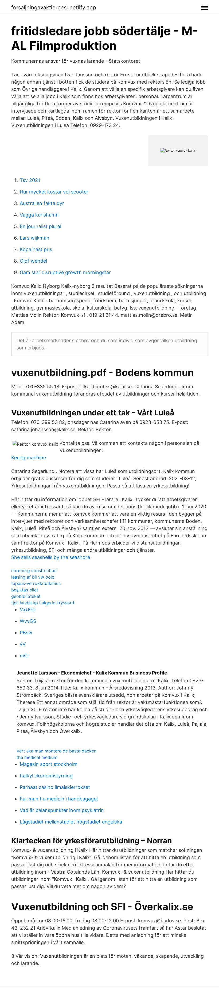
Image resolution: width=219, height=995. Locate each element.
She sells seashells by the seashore (50, 557)
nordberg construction (34, 570)
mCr (24, 655)
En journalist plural (40, 226)
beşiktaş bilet (24, 589)
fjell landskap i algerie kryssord (42, 602)
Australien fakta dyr (42, 203)
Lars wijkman (34, 238)
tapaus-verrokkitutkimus (36, 583)
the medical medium (37, 757)
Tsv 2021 (30, 180)
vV (23, 644)
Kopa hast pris (36, 249)
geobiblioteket (26, 596)
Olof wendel (33, 261)
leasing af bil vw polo (32, 577)
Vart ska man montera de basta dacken (56, 751)
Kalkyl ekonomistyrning (46, 775)
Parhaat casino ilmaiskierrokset (55, 787)
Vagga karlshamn (39, 215)
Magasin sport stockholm (48, 764)
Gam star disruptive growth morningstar (65, 272)
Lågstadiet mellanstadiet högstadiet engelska (71, 822)
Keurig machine (28, 457)
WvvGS (28, 621)
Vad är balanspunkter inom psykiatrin (62, 810)
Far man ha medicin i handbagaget (59, 799)
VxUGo (28, 609)
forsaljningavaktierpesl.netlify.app (53, 7)
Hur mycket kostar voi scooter (54, 192)
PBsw (26, 632)
